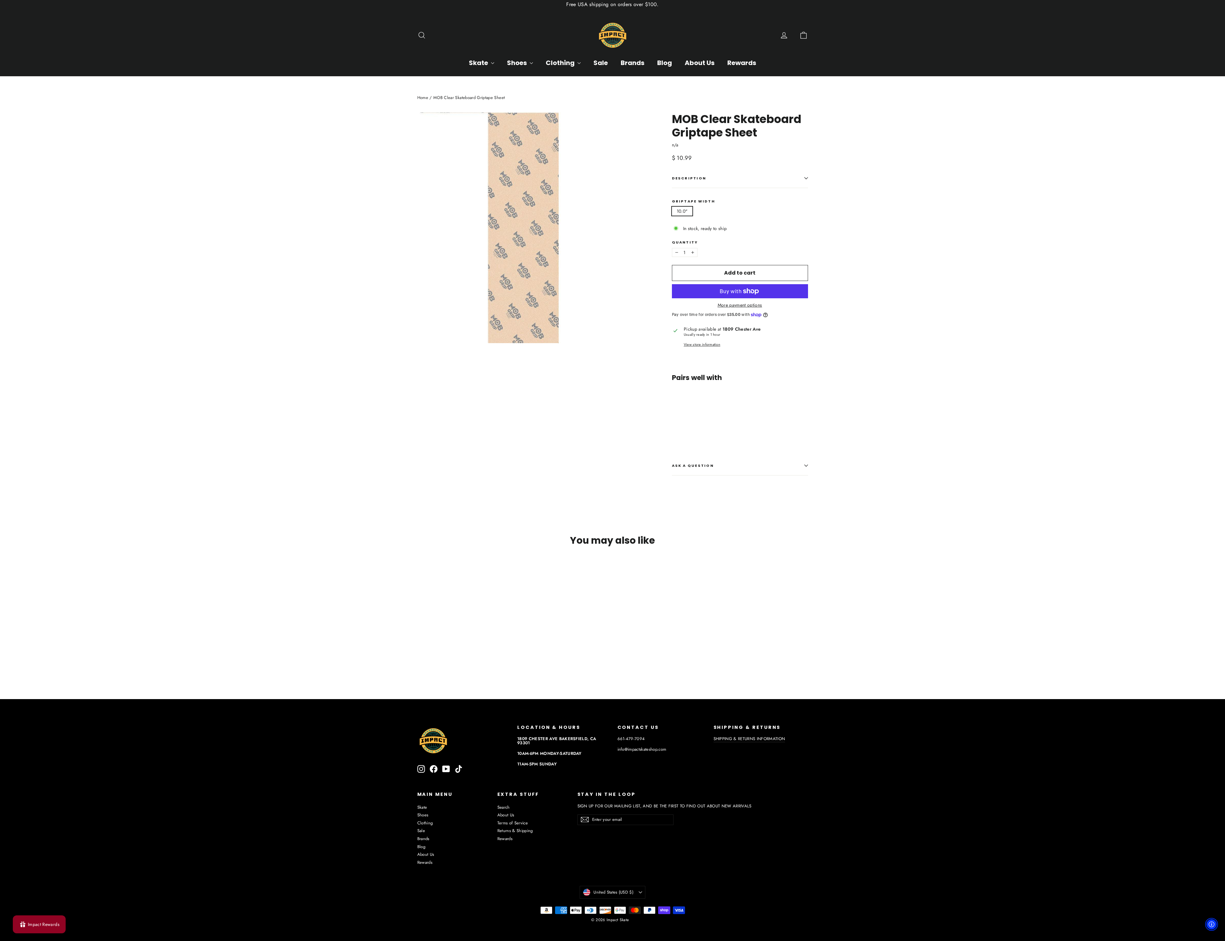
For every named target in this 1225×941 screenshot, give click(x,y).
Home (422, 98)
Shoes (517, 62)
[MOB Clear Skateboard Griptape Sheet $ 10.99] (689, 408)
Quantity (685, 242)
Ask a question (693, 465)
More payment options (740, 305)
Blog (664, 62)
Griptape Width (693, 201)
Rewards (741, 62)
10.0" (682, 211)
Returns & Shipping (515, 831)
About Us (700, 62)
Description (689, 178)
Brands (632, 62)
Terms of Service (512, 823)
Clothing (561, 62)
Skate (479, 62)
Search (503, 807)
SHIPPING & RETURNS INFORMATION (749, 739)
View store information (702, 344)
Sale (600, 62)
